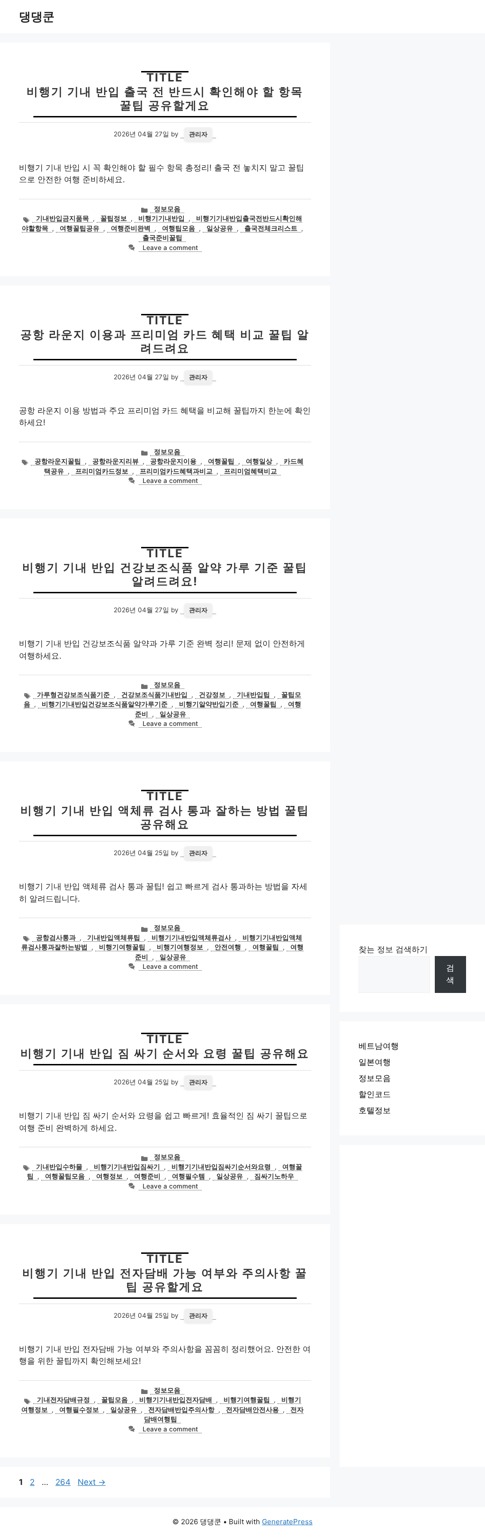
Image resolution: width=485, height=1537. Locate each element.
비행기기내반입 (161, 218)
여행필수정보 (79, 1409)
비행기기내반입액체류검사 (191, 937)
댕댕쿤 (36, 16)
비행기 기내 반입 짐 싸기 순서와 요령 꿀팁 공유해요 (164, 1053)
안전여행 (228, 947)
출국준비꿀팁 (162, 237)
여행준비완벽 (131, 228)
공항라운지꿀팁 (58, 461)
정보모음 (167, 209)
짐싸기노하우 (274, 1176)
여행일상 (259, 461)
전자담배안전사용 (252, 1409)
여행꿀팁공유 (79, 228)
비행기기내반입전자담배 (175, 1399)
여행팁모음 (178, 228)
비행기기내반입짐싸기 (127, 1167)
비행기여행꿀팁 (122, 947)
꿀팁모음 (114, 1399)
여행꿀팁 (221, 461)
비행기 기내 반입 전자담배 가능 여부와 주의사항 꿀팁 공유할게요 (164, 1280)
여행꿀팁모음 (65, 1176)
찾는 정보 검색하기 (393, 949)
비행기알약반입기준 (209, 704)
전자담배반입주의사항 (181, 1409)
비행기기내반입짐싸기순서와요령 (221, 1167)
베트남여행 (379, 1046)
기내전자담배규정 (63, 1399)
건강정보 (212, 694)
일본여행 (375, 1062)
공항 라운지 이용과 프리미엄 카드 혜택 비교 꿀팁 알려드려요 (164, 341)
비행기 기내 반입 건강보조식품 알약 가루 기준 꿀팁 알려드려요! (164, 574)
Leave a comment (170, 247)
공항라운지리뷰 (115, 461)
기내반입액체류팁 (113, 937)
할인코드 (375, 1094)
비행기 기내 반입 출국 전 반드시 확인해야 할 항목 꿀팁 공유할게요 (165, 98)
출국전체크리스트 (270, 228)
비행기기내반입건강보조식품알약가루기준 (105, 704)
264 (64, 1482)
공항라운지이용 (173, 461)
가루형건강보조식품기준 (73, 694)
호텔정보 (375, 1110)
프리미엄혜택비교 (250, 471)
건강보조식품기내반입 (154, 694)
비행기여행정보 (180, 947)
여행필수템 (188, 1176)
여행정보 (109, 1176)
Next (92, 1482)
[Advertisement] (412, 1306)
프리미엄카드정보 (101, 471)
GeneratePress (287, 1521)
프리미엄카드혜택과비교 (176, 471)
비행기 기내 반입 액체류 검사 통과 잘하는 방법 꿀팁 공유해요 (164, 817)
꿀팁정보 (113, 218)
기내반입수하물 (59, 1167)
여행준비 (147, 1176)
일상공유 (220, 228)
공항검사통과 (56, 937)
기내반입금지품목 (62, 218)
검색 (450, 974)
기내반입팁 (253, 694)
